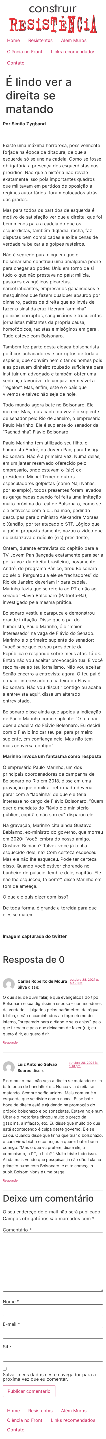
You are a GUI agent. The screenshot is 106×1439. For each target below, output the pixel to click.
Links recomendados (73, 51)
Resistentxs (40, 40)
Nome (11, 1301)
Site (7, 1346)
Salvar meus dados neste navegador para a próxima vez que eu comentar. (49, 1376)
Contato (16, 63)
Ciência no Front (24, 51)
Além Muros (73, 40)
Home (13, 40)
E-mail (11, 1324)
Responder (11, 1042)
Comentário (17, 1229)
